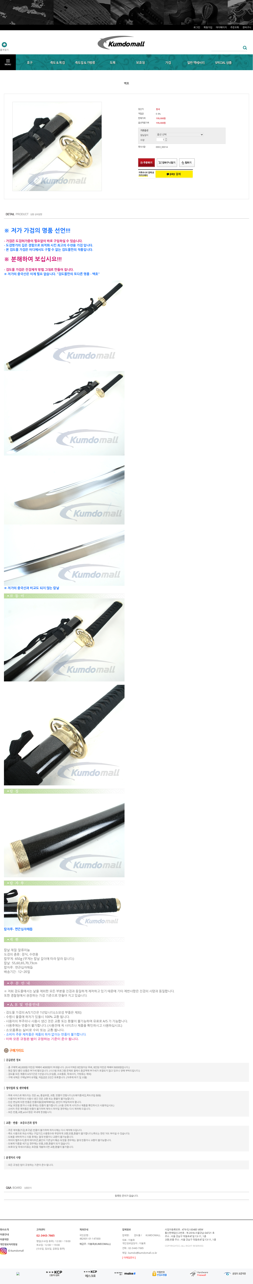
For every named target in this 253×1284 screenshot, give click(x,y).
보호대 (140, 62)
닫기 (249, 7)
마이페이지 (221, 27)
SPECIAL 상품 (223, 62)
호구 (29, 62)
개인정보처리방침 (8, 1244)
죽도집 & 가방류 (85, 62)
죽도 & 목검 (57, 62)
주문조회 (234, 27)
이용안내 (4, 1234)
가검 (168, 62)
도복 (112, 62)
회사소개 (4, 1229)
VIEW (200, 1229)
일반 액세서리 (195, 62)
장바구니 (247, 27)
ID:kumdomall (16, 1250)
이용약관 (4, 1239)
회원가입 (208, 27)
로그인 (197, 27)
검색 (244, 47)
